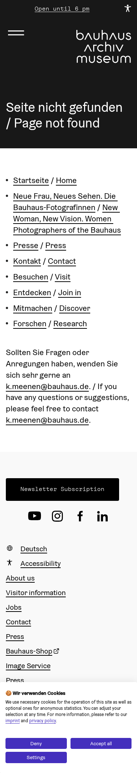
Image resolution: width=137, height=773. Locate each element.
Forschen (29, 323)
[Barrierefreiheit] (127, 8)
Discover (74, 308)
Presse (25, 245)
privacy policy (42, 720)
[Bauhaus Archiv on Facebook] (80, 516)
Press (55, 245)
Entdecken (32, 292)
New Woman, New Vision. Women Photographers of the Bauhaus (67, 218)
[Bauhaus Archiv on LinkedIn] (102, 516)
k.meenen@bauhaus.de (47, 386)
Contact (62, 261)
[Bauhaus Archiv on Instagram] (57, 516)
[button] (62, 489)
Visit (63, 276)
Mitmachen (32, 308)
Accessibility (40, 563)
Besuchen (30, 276)
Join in (69, 292)
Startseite (31, 180)
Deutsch (33, 548)
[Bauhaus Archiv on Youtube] (34, 516)
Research (70, 323)
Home (66, 180)
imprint (12, 720)
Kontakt (27, 261)
